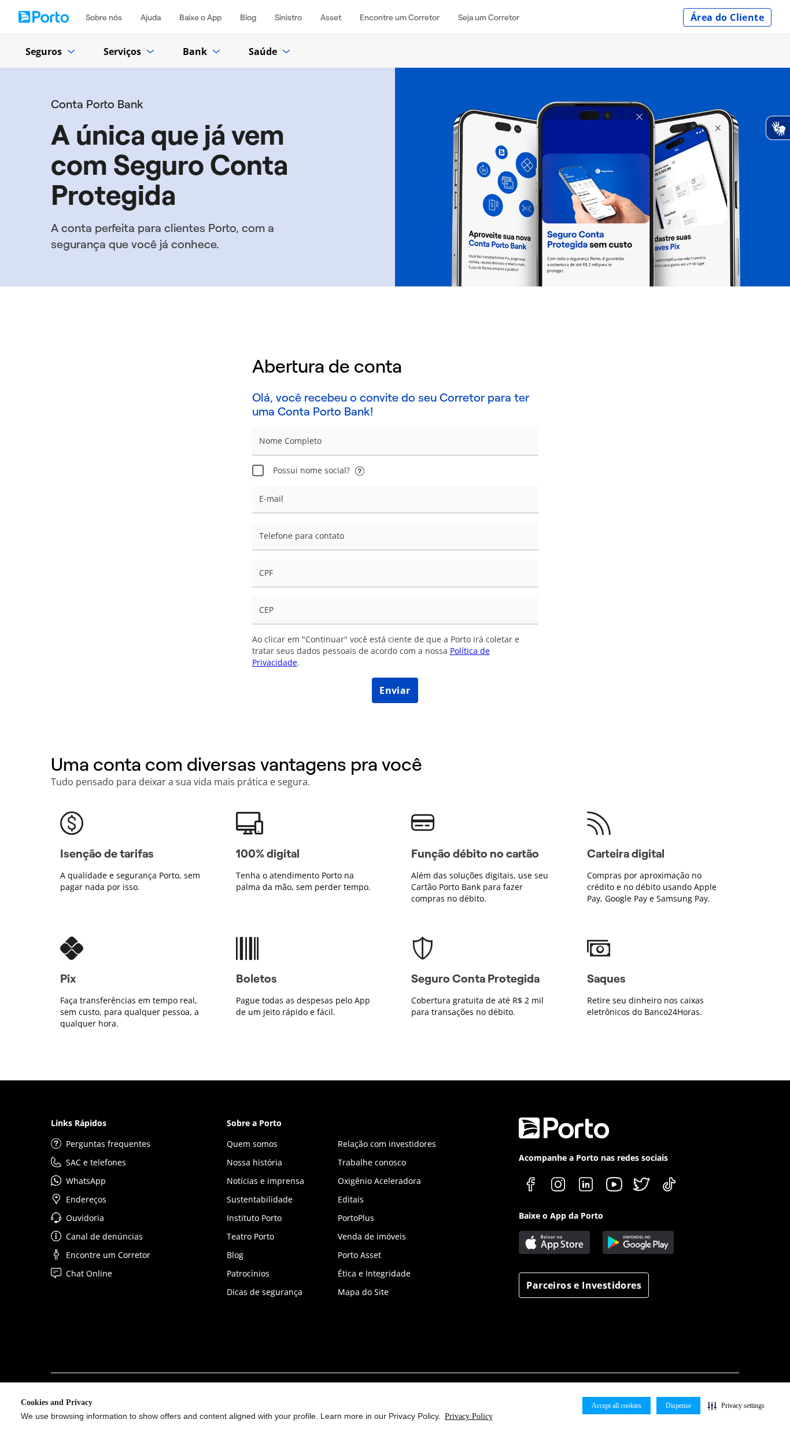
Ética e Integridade (374, 1273)
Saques (606, 978)
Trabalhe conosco (372, 1162)
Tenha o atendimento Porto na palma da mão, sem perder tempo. (303, 881)
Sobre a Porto (254, 1122)
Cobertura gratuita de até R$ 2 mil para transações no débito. (477, 1006)
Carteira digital (626, 853)
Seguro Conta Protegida (475, 978)
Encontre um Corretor (400, 17)
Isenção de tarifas (107, 853)
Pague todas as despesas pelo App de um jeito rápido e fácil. (303, 1006)
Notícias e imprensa (265, 1180)
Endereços (86, 1199)
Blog (248, 17)
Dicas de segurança (264, 1291)
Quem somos (252, 1143)
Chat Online (89, 1273)
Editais (351, 1199)
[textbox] (395, 441)
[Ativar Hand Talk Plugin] (778, 128)
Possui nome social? (311, 470)
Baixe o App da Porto (561, 1215)
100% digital (268, 853)
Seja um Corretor (488, 17)
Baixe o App (200, 17)
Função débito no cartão (475, 853)
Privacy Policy (469, 1416)
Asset (330, 17)
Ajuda (151, 17)
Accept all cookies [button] (616, 1406)
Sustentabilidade (260, 1199)
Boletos (256, 978)
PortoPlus (356, 1217)
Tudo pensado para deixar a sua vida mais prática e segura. (180, 781)
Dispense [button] (678, 1406)
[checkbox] (258, 470)
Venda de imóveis (372, 1236)
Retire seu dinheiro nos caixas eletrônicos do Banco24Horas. (645, 1006)
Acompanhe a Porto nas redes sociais (593, 1157)
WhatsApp (86, 1180)
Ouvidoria (85, 1217)
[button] (736, 1405)
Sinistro (288, 17)
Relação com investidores (387, 1143)
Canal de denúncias (104, 1236)
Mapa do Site (363, 1291)
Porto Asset (359, 1254)
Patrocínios (248, 1273)
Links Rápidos (78, 1122)
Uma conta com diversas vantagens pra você (236, 764)
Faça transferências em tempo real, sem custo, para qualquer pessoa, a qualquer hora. (129, 1012)
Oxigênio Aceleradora (379, 1180)
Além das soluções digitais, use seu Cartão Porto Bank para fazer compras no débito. (479, 887)
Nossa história (254, 1162)
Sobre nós (104, 17)
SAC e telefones (96, 1162)
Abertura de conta (327, 366)
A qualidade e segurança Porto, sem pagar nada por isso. (130, 881)
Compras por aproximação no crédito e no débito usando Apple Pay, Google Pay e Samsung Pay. (652, 887)
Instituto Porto (254, 1217)
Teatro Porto (250, 1236)
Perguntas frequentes (108, 1143)
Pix (68, 978)
